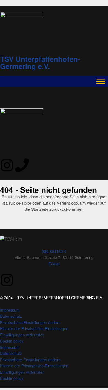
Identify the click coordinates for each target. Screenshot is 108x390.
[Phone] (22, 165)
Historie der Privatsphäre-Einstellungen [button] (34, 328)
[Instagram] (7, 165)
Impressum (10, 310)
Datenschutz (11, 316)
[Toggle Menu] (100, 81)
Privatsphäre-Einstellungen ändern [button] (30, 322)
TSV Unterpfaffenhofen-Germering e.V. (40, 62)
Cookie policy (11, 341)
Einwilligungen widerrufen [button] (22, 335)
